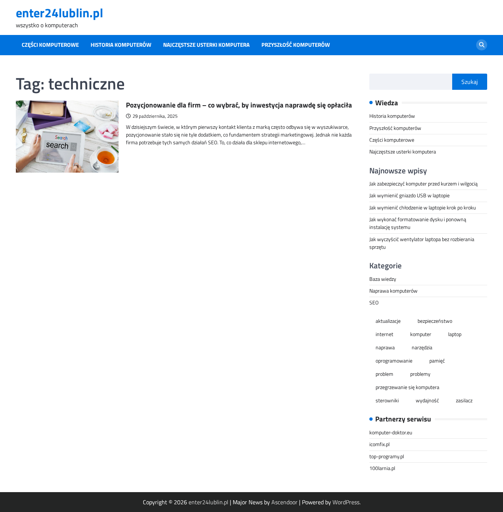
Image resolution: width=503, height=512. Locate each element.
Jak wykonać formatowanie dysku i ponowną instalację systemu (417, 223)
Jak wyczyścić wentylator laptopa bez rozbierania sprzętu (421, 243)
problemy (420, 374)
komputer (420, 334)
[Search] (481, 44)
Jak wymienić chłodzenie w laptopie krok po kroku (422, 208)
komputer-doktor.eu (390, 432)
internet (384, 334)
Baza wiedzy (382, 279)
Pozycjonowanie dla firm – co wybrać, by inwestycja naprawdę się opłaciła (239, 104)
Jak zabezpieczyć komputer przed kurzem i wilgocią (423, 184)
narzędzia (422, 347)
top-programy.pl (386, 456)
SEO (374, 303)
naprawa (385, 347)
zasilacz (464, 400)
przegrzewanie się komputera (407, 387)
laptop (454, 334)
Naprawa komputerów (393, 291)
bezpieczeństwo (435, 321)
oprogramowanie (394, 361)
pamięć (437, 361)
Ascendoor (284, 502)
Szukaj (469, 81)
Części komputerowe (50, 45)
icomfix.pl (379, 444)
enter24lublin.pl (59, 12)
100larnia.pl (382, 468)
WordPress (346, 502)
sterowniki (387, 400)
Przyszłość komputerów (295, 45)
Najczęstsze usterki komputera (206, 45)
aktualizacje (388, 321)
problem (384, 374)
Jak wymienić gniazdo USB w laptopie (409, 195)
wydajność (427, 400)
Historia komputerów (121, 45)
